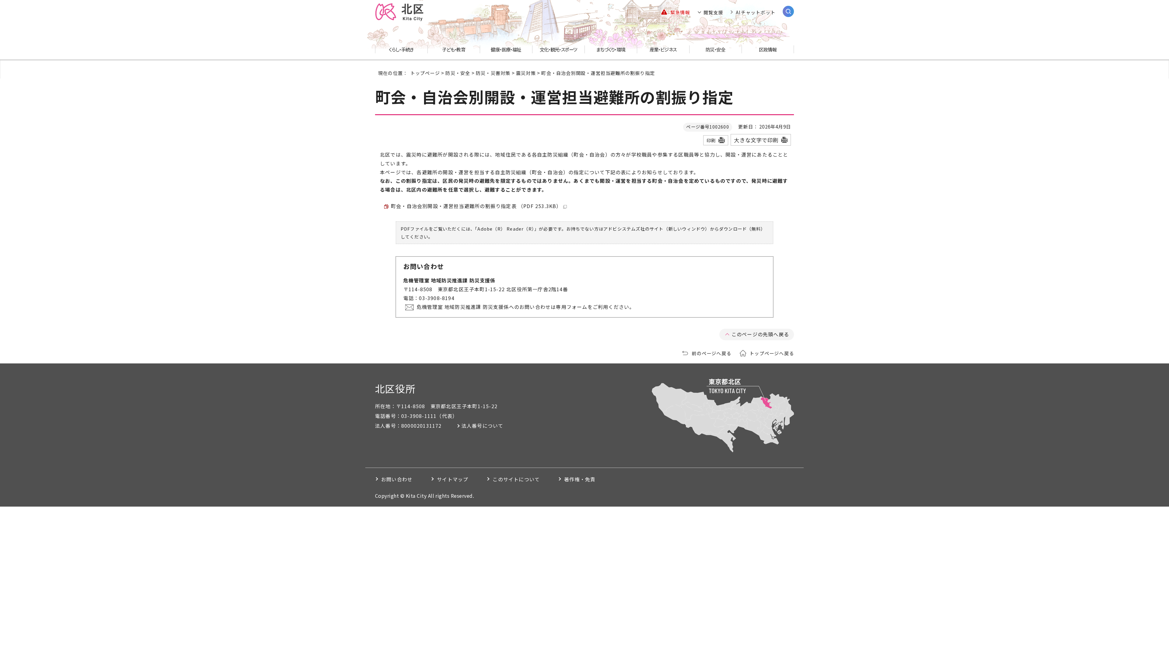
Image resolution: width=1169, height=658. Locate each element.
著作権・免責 (579, 479)
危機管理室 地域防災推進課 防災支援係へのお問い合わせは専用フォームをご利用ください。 (526, 306)
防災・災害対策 (493, 72)
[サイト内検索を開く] (788, 11)
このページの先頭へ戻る (760, 334)
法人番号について (483, 425)
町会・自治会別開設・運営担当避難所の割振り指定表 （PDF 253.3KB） (476, 206)
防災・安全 (457, 72)
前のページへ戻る (711, 353)
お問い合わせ (396, 479)
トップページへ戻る (771, 353)
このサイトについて (516, 479)
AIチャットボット (755, 12)
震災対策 (526, 72)
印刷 (711, 140)
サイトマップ (452, 479)
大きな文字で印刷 (756, 140)
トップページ (425, 72)
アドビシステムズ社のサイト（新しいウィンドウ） (656, 228)
